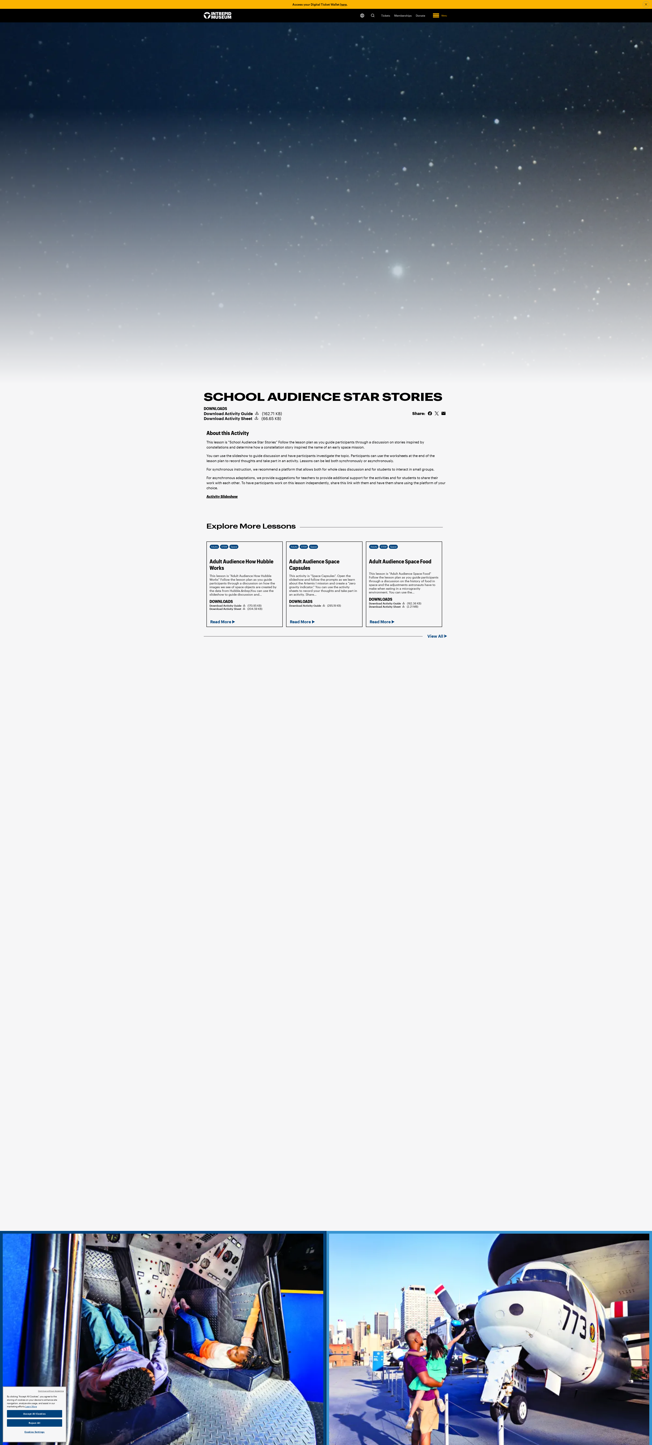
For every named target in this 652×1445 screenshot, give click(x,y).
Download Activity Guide (228, 413)
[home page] (217, 15)
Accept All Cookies (34, 1413)
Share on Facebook (430, 413)
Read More (220, 621)
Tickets (385, 15)
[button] (372, 15)
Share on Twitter (437, 413)
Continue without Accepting (51, 1391)
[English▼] (362, 16)
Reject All (34, 1423)
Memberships (403, 15)
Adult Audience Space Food (400, 561)
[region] (34, 1414)
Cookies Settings (34, 1432)
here (343, 4)
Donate (420, 15)
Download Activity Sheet (228, 418)
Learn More (31, 1406)
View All (435, 636)
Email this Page (443, 413)
